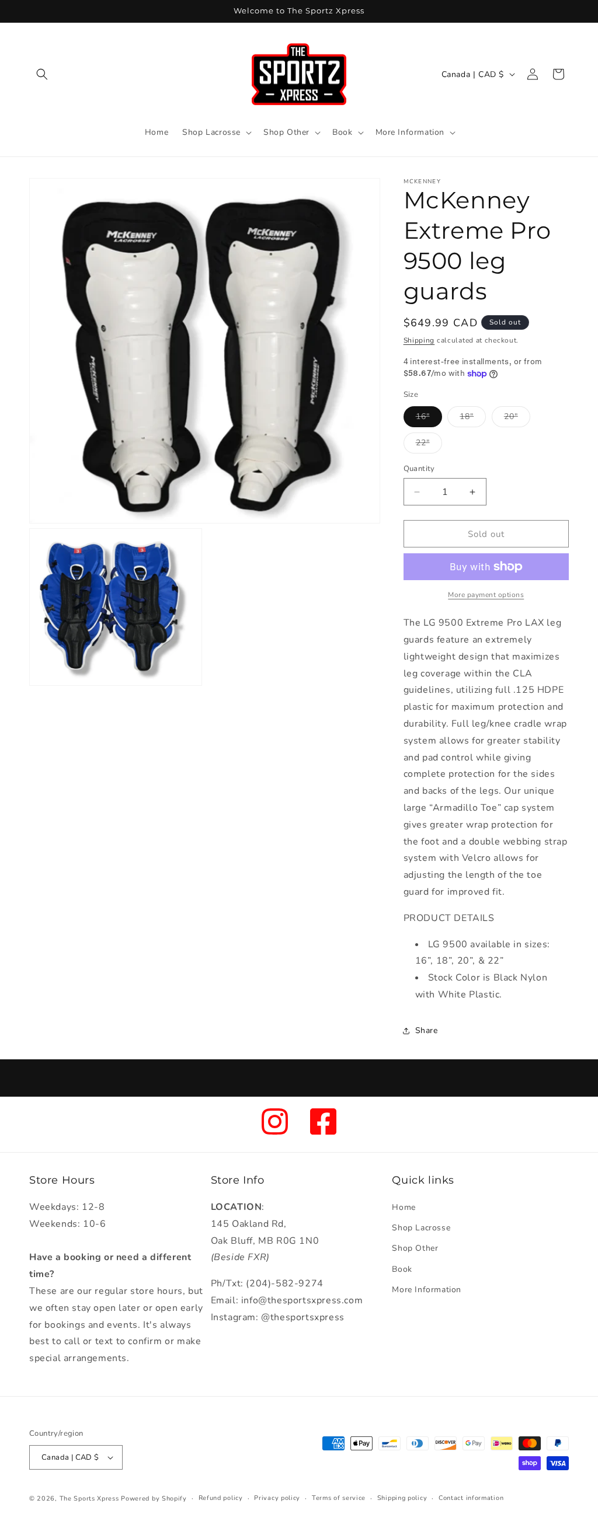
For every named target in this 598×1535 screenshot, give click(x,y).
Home (403, 1207)
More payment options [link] (486, 594)
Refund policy (221, 1498)
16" (429, 418)
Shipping (419, 340)
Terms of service (339, 1498)
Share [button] (426, 1030)
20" (517, 418)
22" (429, 445)
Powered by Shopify (154, 1498)
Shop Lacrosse (421, 1227)
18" (473, 418)
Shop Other (415, 1248)
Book (402, 1269)
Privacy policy (277, 1498)
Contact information (471, 1498)
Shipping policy (402, 1498)
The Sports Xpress (89, 1498)
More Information (426, 1289)
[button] (42, 74)
